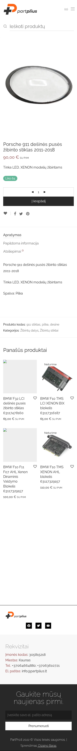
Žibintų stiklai (49, 330)
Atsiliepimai (13, 251)
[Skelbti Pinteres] (28, 214)
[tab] (38, 235)
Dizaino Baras (47, 745)
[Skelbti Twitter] (21, 214)
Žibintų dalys (29, 330)
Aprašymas (12, 235)
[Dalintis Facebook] (15, 214)
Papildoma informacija (21, 243)
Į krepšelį (39, 201)
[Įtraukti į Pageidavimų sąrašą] (7, 213)
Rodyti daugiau (11, 418)
